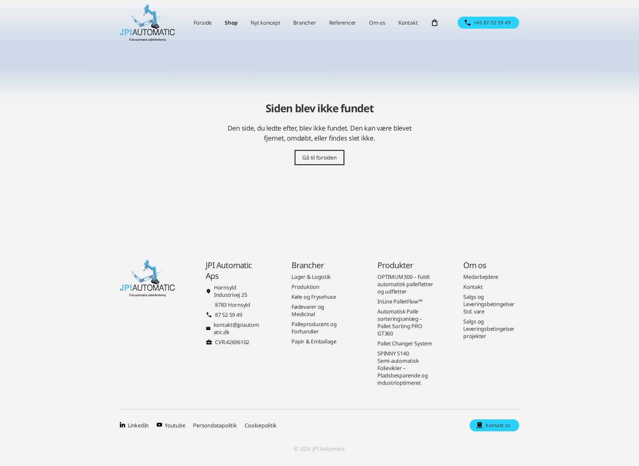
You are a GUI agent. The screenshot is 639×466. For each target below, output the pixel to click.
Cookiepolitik (261, 425)
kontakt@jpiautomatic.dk (236, 328)
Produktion (306, 286)
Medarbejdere (480, 276)
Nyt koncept (265, 22)
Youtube (175, 425)
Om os (377, 22)
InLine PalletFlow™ (399, 301)
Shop (231, 22)
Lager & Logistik (311, 276)
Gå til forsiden (319, 157)
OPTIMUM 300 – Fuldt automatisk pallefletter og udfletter (405, 284)
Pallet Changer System (404, 343)
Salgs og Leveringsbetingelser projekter (489, 329)
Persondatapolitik (215, 425)
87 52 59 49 (228, 314)
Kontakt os (498, 425)
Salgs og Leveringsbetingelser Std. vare (489, 304)
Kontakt (408, 22)
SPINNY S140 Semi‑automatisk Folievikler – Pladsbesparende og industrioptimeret (402, 368)
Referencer (342, 22)
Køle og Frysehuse (314, 296)
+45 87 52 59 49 (492, 22)
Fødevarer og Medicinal (308, 310)
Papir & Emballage (314, 341)
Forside (203, 22)
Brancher (304, 22)
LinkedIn (138, 425)
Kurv (435, 23)
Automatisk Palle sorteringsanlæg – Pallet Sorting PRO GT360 (399, 322)
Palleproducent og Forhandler (314, 327)
